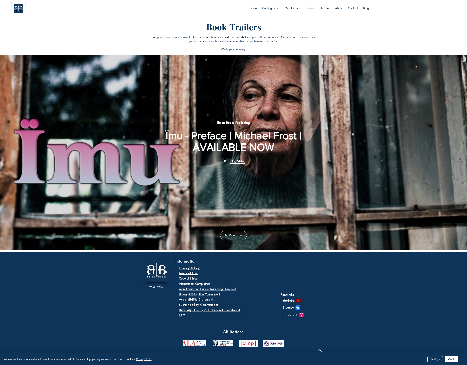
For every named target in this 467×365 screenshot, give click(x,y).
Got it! (451, 359)
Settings (435, 359)
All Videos (231, 235)
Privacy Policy (144, 359)
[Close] (462, 359)
